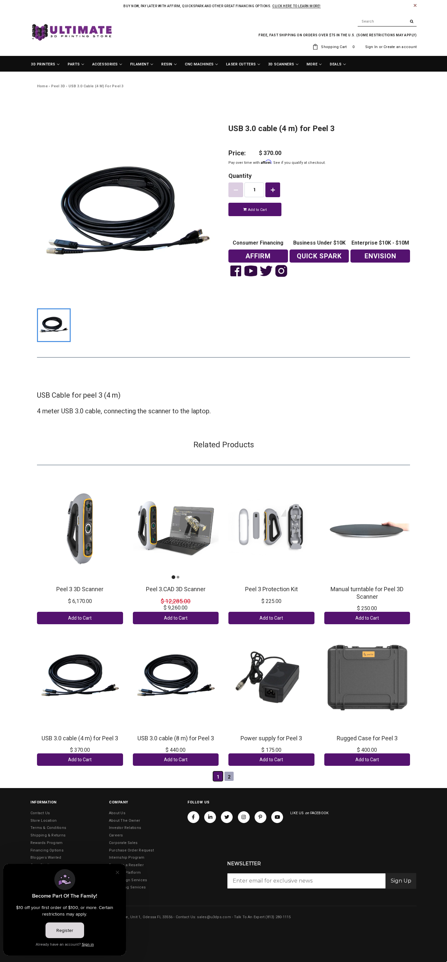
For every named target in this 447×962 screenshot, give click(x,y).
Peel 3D (58, 86)
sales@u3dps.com (214, 917)
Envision (380, 256)
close (415, 5)
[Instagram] (244, 817)
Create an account (400, 47)
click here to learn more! (296, 6)
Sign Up (401, 881)
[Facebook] (193, 817)
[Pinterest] (260, 817)
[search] (387, 21)
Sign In (371, 47)
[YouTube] (277, 817)
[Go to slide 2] (178, 577)
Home (42, 86)
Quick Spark (319, 256)
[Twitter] (227, 817)
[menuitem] (45, 64)
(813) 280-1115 (278, 917)
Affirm (258, 256)
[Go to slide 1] (173, 577)
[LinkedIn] (210, 817)
